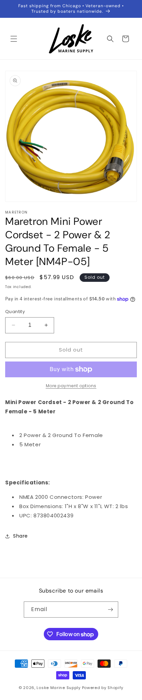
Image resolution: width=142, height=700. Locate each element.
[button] (13, 38)
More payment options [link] (71, 386)
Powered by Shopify (103, 687)
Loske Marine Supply (58, 687)
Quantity (15, 311)
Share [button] (20, 535)
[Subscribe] (110, 609)
